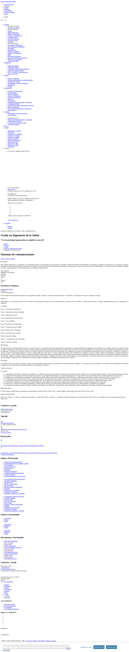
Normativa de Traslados (10, 492)
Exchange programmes (10, 471)
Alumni (6, 7)
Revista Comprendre (13, 107)
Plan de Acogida (8, 485)
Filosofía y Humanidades (15, 59)
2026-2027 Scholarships (11, 541)
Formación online (12, 37)
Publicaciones (11, 100)
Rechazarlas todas (99, 647)
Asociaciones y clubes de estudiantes (18, 83)
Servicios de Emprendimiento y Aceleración (20, 119)
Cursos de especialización (15, 35)
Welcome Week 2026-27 (7, 423)
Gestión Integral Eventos (14, 121)
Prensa (6, 14)
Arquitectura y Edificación (15, 45)
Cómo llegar (11, 146)
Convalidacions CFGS (10, 558)
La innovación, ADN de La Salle (17, 123)
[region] (64, 647)
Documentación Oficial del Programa (14, 479)
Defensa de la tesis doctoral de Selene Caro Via (14, 429)
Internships (7, 470)
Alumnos (6, 6)
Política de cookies (51, 641)
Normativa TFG (8, 482)
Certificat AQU (8, 555)
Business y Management (14, 53)
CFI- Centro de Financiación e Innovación (19, 108)
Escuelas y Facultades (14, 135)
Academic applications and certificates (14, 476)
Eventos (10, 86)
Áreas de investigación (14, 96)
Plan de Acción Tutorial (10, 484)
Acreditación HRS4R (14, 104)
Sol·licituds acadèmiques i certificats (14, 511)
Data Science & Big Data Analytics (17, 58)
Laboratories (7, 518)
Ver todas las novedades (7, 454)
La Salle (6, 127)
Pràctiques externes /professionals (13, 504)
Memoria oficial (8, 550)
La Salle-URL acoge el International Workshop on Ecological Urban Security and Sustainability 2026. (29, 453)
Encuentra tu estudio (13, 26)
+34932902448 (5, 567)
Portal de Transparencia (14, 140)
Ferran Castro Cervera (7, 289)
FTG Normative (8, 465)
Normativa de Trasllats (10, 509)
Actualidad (7, 223)
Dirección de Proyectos (14, 56)
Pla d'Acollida (8, 503)
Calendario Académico (10, 481)
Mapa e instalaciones (10, 606)
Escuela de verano (13, 40)
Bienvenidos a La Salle (14, 131)
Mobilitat (6, 506)
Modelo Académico (13, 139)
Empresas (7, 9)
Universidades (8, 11)
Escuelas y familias (9, 12)
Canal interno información (11, 609)
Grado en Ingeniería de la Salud (13, 248)
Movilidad (7, 489)
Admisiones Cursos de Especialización (18, 69)
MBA (9, 54)
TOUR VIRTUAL (13, 220)
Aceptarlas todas (111, 647)
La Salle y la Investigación (15, 91)
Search (6, 17)
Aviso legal (29, 641)
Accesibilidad (8, 607)
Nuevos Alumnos (9, 4)
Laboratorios (7, 524)
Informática (11, 48)
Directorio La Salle (13, 143)
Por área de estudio (13, 43)
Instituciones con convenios (11, 490)
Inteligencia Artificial (13, 51)
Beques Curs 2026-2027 (11, 554)
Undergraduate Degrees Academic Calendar (16, 463)
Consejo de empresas (13, 124)
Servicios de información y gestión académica (20, 80)
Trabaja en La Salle (13, 145)
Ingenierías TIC (12, 50)
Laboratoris (7, 530)
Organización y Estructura (15, 134)
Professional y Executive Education (17, 113)
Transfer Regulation (9, 474)
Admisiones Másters (13, 67)
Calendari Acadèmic (9, 498)
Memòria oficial (8, 557)
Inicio (5, 243)
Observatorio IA (12, 110)
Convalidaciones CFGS (10, 552)
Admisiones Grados (13, 66)
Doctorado (11, 42)
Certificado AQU (9, 549)
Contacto (6, 148)
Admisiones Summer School (16, 70)
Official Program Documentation (13, 462)
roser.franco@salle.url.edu (8, 569)
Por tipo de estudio (13, 29)
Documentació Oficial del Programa (14, 496)
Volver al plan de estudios (8, 258)
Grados (10, 31)
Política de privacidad (39, 641)
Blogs (5, 126)
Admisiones (7, 62)
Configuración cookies (86, 647)
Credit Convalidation (10, 546)
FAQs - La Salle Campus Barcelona (18, 72)
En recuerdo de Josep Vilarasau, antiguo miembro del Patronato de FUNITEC (22, 445)
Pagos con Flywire (13, 74)
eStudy (6, 521)
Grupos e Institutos (13, 94)
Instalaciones (11, 85)
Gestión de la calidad (13, 137)
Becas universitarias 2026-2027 (13, 547)
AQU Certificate (8, 542)
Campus (6, 75)
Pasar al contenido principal (8, 1)
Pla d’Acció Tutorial (9, 501)
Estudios (6, 24)
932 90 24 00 (11, 189)
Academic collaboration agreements (14, 473)
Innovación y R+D (13, 118)
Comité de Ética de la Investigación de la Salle (20, 105)
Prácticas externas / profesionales (13, 487)
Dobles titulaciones (13, 32)
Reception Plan (8, 468)
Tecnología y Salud (13, 61)
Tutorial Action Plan (9, 466)
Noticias (10, 226)
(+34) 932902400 (8, 582)
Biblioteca (7, 526)
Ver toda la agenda (6, 432)
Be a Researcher (12, 93)
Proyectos (10, 99)
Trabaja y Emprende (13, 78)
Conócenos (11, 132)
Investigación (8, 88)
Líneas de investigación (14, 97)
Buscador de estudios (13, 28)
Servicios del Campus (14, 81)
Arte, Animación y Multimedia (16, 47)
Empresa (6, 112)
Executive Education (13, 39)
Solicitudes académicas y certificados (14, 493)
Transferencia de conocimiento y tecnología (20, 102)
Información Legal (13, 142)
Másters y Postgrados (13, 34)
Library (6, 520)
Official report (8, 544)
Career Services (12, 115)
